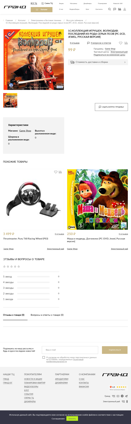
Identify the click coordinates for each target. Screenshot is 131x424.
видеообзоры (31, 387)
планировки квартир (34, 383)
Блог (26, 390)
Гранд (6, 379)
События (28, 394)
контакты (84, 383)
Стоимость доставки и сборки (92, 62)
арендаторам (61, 379)
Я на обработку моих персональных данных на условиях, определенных (71, 359)
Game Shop (110, 49)
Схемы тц (29, 398)
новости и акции (33, 379)
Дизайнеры (30, 402)
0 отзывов (74, 43)
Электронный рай (119, 52)
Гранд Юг (7, 383)
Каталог (44, 10)
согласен (52, 357)
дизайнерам (61, 383)
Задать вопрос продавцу (113, 107)
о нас (82, 379)
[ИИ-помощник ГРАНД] (113, 9)
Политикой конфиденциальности (64, 360)
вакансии (84, 387)
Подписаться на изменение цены (109, 55)
